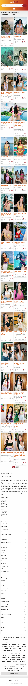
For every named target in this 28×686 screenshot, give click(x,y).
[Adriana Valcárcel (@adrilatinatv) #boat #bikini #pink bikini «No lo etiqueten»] (20, 175)
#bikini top (3, 214)
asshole (21, 666)
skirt (13, 625)
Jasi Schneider (13, 523)
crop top (13, 582)
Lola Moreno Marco (13, 539)
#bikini (19, 36)
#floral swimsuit (5, 37)
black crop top (13, 606)
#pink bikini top (19, 123)
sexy (13, 596)
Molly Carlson (13, 558)
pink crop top (6, 657)
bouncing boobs (13, 601)
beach (13, 622)
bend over (22, 650)
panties (18, 670)
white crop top (13, 609)
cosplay (15, 661)
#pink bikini (3, 123)
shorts (13, 593)
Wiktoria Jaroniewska (13, 542)
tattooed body (13, 604)
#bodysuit (8, 361)
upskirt (16, 668)
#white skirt (20, 423)
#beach (8, 36)
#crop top (3, 92)
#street (3, 271)
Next (17, 467)
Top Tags (5, 578)
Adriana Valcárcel (13, 566)
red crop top (6, 653)
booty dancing (22, 644)
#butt (8, 66)
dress (13, 617)
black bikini (22, 661)
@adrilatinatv (8, 476)
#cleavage (16, 301)
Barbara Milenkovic (13, 531)
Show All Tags (14, 673)
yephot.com (12, 683)
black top (6, 666)
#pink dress (8, 185)
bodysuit (15, 648)
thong (23, 657)
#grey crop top (20, 333)
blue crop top (14, 666)
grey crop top (10, 664)
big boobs (13, 590)
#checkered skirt (18, 455)
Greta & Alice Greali (13, 574)
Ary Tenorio (13, 555)
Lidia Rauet (13, 568)
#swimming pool (18, 92)
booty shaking (13, 588)
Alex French (13, 553)
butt (13, 611)
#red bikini (16, 243)
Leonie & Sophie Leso (13, 534)
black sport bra (9, 668)
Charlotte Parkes (13, 571)
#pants (5, 93)
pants (17, 637)
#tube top (7, 271)
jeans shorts (11, 670)
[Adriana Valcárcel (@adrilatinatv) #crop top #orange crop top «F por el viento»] (7, 231)
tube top (16, 650)
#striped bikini (21, 66)
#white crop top (5, 393)
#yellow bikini (17, 158)
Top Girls (5, 521)
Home (10, 680)
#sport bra (3, 452)
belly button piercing (13, 614)
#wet (11, 66)
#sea (2, 66)
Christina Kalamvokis (13, 545)
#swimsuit (3, 36)
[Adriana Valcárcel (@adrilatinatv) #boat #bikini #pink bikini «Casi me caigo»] (20, 260)
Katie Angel (13, 563)
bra (19, 655)
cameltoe (23, 646)
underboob (5, 642)
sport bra (13, 627)
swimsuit (22, 637)
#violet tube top (5, 272)
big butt (5, 637)
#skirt (20, 331)
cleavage (13, 580)
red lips (4, 655)
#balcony (22, 301)
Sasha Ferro (13, 547)
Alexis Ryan (13, 537)
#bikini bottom (17, 125)
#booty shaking (8, 95)
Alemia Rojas (13, 560)
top (13, 630)
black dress (11, 637)
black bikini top (22, 642)
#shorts (3, 213)
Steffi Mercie (13, 526)
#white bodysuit (5, 363)
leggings (14, 655)
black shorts (12, 642)
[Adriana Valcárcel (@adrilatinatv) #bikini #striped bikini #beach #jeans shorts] (20, 56)
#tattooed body (5, 364)
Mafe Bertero (13, 550)
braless (14, 644)
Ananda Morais (13, 529)
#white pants (4, 273)
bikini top (13, 598)
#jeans (4, 302)
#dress (3, 185)
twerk (23, 653)
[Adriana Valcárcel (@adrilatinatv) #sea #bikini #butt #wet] (7, 56)
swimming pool (13, 619)
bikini (13, 585)
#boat (15, 185)
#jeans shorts (21, 68)
